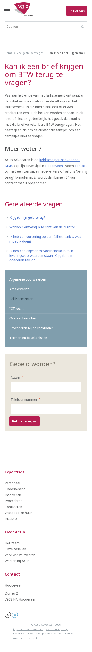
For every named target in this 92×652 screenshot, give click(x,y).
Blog (30, 633)
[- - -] (7, 11)
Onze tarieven (15, 549)
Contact (12, 574)
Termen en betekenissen (28, 337)
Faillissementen (21, 298)
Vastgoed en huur (18, 512)
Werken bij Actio (17, 561)
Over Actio (15, 532)
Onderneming (15, 489)
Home (9, 53)
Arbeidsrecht (19, 289)
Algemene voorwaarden (27, 279)
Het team (12, 543)
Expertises (14, 472)
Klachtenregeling (57, 629)
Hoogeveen (54, 165)
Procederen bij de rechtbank (31, 328)
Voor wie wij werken (20, 555)
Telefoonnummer (22, 399)
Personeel (12, 483)
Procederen (13, 501)
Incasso (11, 518)
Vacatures (19, 638)
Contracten (13, 506)
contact (81, 165)
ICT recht (16, 308)
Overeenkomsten (22, 318)
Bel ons (79, 11)
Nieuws (68, 633)
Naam (13, 377)
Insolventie (13, 495)
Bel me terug (22, 421)
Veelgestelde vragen (30, 53)
